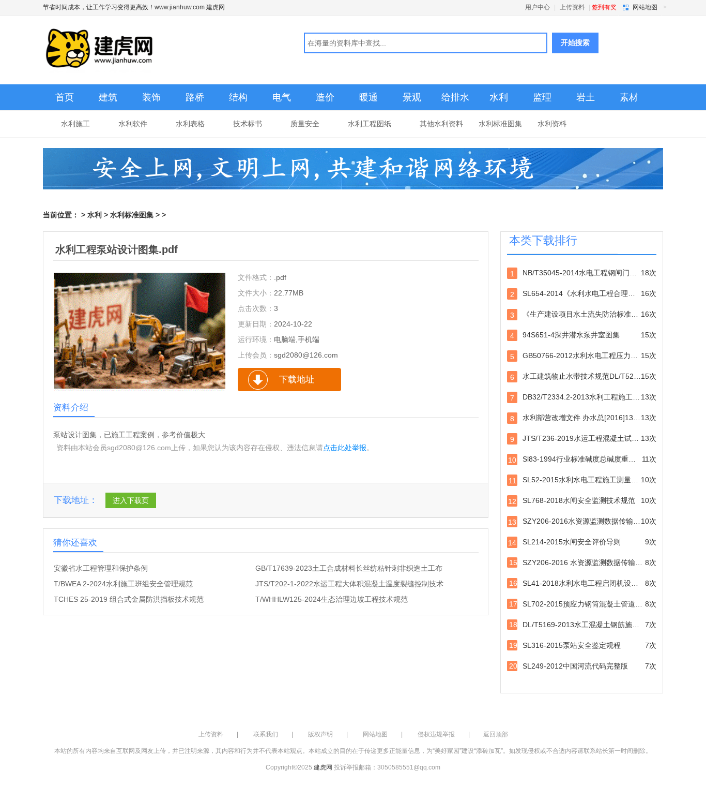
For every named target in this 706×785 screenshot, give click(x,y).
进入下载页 (131, 500)
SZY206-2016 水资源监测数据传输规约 (582, 562)
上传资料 (572, 7)
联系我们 (265, 734)
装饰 (151, 97)
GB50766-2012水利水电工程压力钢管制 (583, 356)
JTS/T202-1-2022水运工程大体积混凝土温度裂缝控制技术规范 (349, 584)
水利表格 (190, 124)
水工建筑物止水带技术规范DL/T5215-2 (583, 376)
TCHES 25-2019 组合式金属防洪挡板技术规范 (129, 599)
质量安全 (304, 124)
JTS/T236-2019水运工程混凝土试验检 (583, 438)
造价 (325, 97)
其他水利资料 (441, 124)
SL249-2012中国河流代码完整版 (582, 666)
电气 (281, 97)
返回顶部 (495, 734)
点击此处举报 (344, 447)
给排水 (455, 97)
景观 (412, 97)
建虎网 (323, 767)
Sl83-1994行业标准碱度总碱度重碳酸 (582, 459)
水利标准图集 (500, 124)
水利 (498, 97)
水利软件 (132, 124)
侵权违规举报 (436, 734)
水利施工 (75, 124)
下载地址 (296, 379)
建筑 (108, 97)
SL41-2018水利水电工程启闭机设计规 (582, 583)
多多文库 (173, 51)
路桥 (195, 97)
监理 (542, 97)
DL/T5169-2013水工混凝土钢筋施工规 (582, 624)
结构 (238, 97)
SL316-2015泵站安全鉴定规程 (582, 645)
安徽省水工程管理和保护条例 (101, 568)
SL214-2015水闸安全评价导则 (582, 542)
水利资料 (552, 124)
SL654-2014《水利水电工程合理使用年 (583, 294)
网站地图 (645, 7)
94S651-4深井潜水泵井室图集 (583, 335)
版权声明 (320, 734)
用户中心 (537, 7)
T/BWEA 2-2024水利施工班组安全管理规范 (123, 584)
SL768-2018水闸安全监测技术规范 (582, 501)
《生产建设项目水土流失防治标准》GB (583, 314)
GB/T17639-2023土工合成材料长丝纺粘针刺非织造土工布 (348, 568)
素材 (629, 97)
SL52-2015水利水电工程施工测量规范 (582, 480)
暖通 (368, 97)
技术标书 (247, 124)
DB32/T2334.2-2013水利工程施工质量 (583, 397)
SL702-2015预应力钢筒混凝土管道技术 (582, 604)
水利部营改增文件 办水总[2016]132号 (583, 418)
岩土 (585, 97)
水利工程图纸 (369, 124)
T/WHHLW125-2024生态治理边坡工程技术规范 (331, 599)
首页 (64, 97)
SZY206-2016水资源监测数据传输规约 (582, 521)
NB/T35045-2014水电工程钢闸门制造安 (583, 273)
